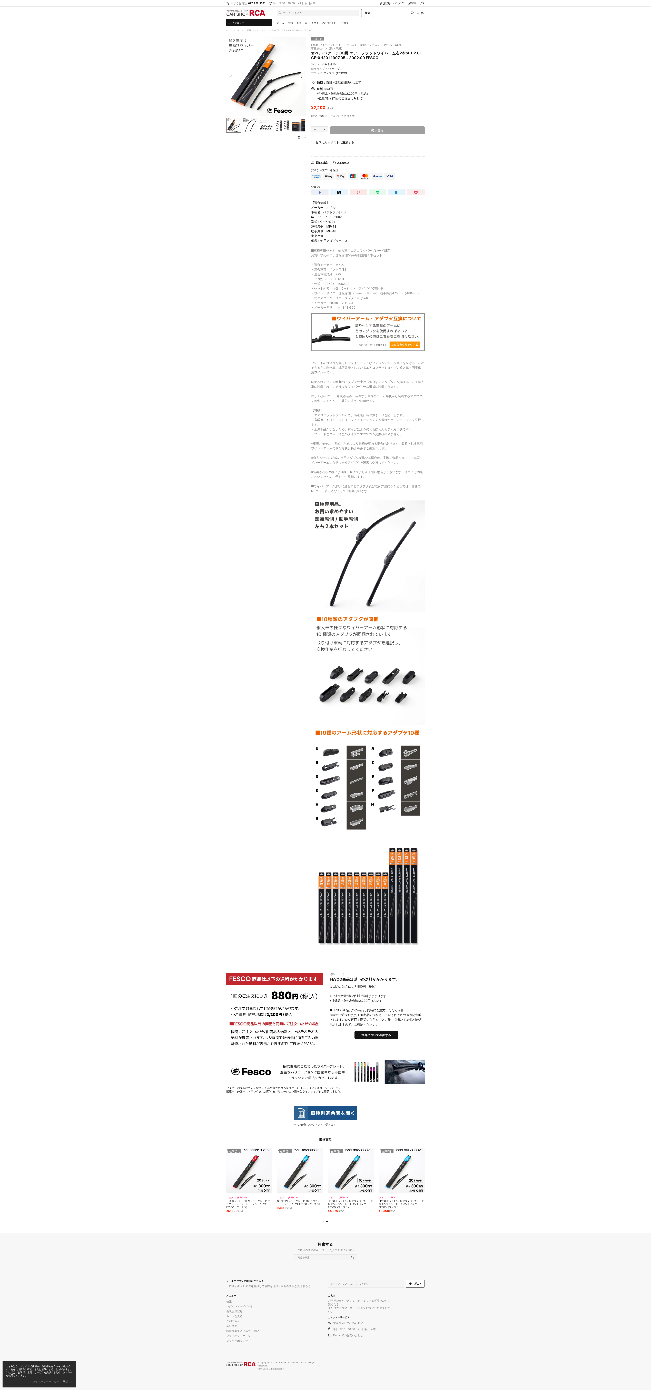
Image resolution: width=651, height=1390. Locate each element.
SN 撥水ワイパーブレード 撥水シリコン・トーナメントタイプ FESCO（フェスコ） (401, 1202)
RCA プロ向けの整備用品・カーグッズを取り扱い (245, 13)
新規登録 (385, 3)
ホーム (228, 30)
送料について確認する (376, 1035)
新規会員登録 (234, 1311)
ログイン (400, 3)
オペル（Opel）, (394, 44)
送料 (322, 116)
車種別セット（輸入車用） (327, 48)
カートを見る (234, 1316)
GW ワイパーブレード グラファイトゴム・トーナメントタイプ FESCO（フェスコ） (249, 1202)
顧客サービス (416, 3)
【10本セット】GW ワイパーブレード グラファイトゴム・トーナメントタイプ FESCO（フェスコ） (299, 1204)
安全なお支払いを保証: (325, 170)
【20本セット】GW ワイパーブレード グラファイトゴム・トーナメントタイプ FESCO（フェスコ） (350, 1204)
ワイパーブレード (337, 68)
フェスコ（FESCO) (335, 73)
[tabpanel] (249, 1182)
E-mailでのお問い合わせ (348, 1335)
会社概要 (231, 1326)
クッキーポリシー (237, 1340)
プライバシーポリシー (239, 1335)
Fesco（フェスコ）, (371, 44)
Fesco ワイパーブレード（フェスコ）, (334, 44)
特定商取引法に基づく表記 (242, 1331)
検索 (368, 13)
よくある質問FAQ (374, 1300)
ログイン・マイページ (239, 1306)
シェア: (315, 186)
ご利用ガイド (234, 1321)
